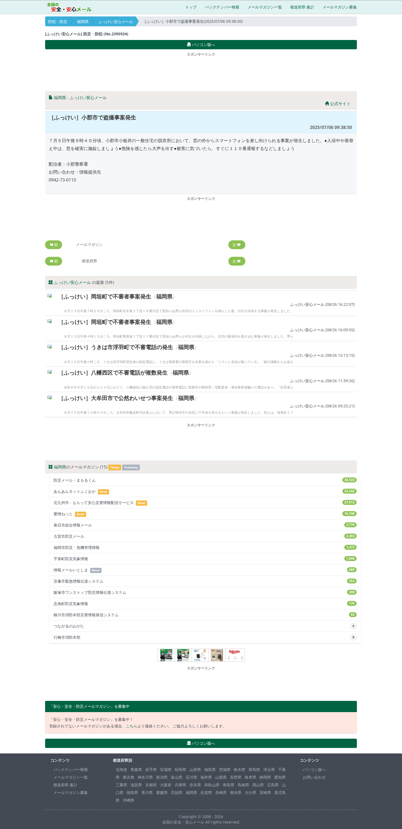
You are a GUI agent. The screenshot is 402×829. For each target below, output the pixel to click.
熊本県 (235, 792)
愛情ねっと (204, 513)
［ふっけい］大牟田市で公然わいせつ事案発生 (115, 398)
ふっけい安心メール (115, 21)
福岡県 (83, 21)
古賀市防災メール (204, 536)
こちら (131, 726)
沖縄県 (128, 800)
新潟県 (162, 777)
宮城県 (165, 769)
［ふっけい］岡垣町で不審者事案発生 (104, 296)
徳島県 (132, 792)
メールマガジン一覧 (264, 7)
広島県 (273, 784)
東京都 (128, 777)
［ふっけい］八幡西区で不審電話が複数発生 (113, 372)
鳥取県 (228, 784)
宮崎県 (265, 792)
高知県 (176, 792)
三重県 (121, 784)
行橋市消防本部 (204, 637)
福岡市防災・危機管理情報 (204, 547)
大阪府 (165, 784)
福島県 (210, 769)
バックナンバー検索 (222, 7)
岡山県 (258, 784)
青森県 (136, 769)
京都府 (151, 784)
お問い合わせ (314, 777)
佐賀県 (206, 792)
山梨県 (221, 777)
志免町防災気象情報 (204, 603)
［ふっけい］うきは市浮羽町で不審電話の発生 (115, 347)
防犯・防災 (57, 21)
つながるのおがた (204, 626)
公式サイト (340, 103)
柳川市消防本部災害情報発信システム (204, 614)
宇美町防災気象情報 (204, 558)
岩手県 (151, 769)
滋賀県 (136, 784)
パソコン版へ (314, 769)
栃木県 (239, 769)
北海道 (121, 769)
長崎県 (221, 792)
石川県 (191, 777)
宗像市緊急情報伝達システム (204, 581)
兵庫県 (180, 784)
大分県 (250, 792)
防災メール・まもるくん (204, 480)
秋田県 (180, 769)
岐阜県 (250, 777)
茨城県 (225, 769)
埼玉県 (269, 769)
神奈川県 (145, 777)
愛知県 (280, 777)
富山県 (176, 777)
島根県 (243, 784)
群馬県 (254, 769)
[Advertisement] (201, 70)
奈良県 (195, 784)
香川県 (147, 792)
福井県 (206, 777)
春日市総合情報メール (204, 525)
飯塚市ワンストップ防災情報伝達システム (204, 592)
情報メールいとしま (204, 569)
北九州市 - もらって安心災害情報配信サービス (204, 502)
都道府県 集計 (302, 7)
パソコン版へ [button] (203, 44)
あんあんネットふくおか (204, 491)
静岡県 (265, 777)
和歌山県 (212, 784)
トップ (191, 7)
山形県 (195, 769)
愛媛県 (162, 792)
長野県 (235, 777)
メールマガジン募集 (339, 7)
